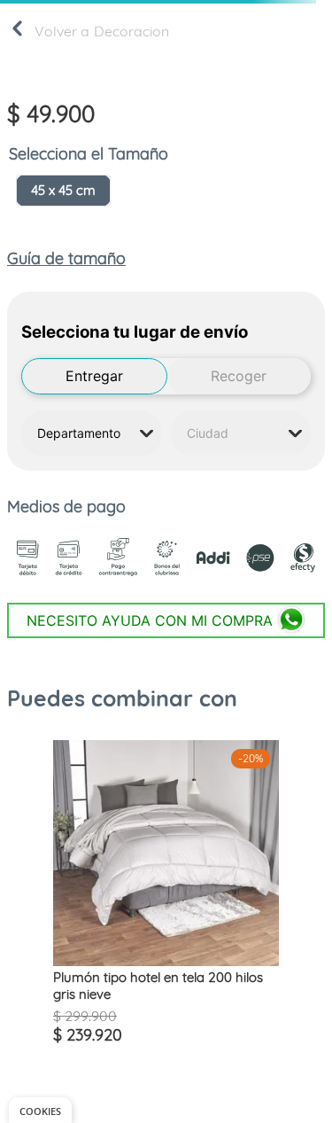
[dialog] (40, 1110)
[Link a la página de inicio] (17, 32)
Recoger (238, 376)
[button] (63, 191)
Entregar (94, 376)
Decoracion (131, 31)
